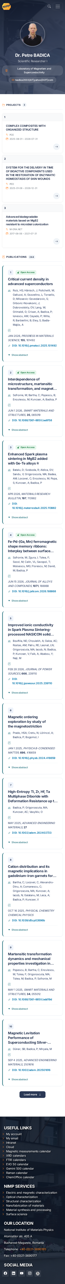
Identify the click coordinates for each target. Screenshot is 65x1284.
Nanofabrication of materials (25, 1205)
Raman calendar (17, 1173)
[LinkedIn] (13, 1273)
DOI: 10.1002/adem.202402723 (31, 832)
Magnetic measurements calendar (28, 1151)
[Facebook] (5, 1273)
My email (12, 1138)
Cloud (10, 1147)
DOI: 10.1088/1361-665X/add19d (32, 999)
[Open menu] (58, 6)
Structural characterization (23, 1201)
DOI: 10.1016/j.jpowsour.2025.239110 (32, 681)
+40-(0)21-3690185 (33, 1249)
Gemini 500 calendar (20, 1168)
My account (14, 1134)
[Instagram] (29, 1273)
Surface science (16, 1214)
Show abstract (20, 355)
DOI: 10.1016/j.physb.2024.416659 (33, 758)
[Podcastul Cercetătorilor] (37, 1273)
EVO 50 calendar (17, 1164)
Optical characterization (22, 1197)
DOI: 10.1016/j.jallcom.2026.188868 (34, 591)
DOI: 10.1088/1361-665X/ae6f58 (32, 420)
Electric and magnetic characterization (31, 1192)
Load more (30, 1094)
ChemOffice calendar (20, 1177)
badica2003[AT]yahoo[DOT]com (34, 79)
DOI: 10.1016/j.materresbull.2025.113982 (34, 506)
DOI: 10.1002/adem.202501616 (31, 1070)
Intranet (11, 1142)
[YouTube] (21, 1273)
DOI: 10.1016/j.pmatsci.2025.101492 (34, 345)
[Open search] (49, 6)
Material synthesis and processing (28, 1210)
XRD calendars (16, 1155)
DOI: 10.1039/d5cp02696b (28, 920)
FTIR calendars (16, 1160)
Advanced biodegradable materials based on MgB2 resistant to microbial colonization (27, 220)
